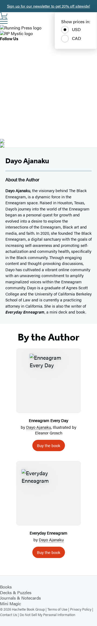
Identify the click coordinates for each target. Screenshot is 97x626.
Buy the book (48, 445)
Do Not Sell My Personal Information (47, 614)
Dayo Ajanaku (38, 427)
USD (76, 29)
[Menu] (4, 21)
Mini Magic (10, 603)
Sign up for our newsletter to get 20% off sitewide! (48, 6)
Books (6, 587)
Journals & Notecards (20, 598)
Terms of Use (57, 609)
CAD (76, 38)
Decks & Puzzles (16, 592)
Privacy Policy (80, 609)
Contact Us (8, 614)
